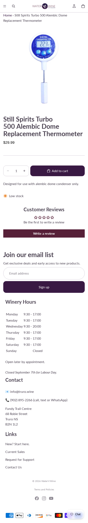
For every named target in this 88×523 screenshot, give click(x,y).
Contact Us (13, 467)
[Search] (13, 6)
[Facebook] (36, 498)
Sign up (44, 287)
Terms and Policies (44, 489)
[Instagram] (44, 498)
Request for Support (19, 459)
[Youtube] (51, 498)
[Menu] (4, 6)
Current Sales (15, 452)
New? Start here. (17, 444)
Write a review (44, 233)
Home (7, 15)
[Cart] (83, 6)
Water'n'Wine (48, 481)
